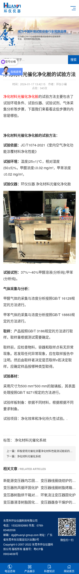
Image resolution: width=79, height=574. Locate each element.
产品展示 (29, 571)
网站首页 (69, 571)
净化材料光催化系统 (30, 440)
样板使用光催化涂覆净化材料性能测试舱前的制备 (46, 451)
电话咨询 (10, 571)
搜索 (73, 59)
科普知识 (49, 571)
